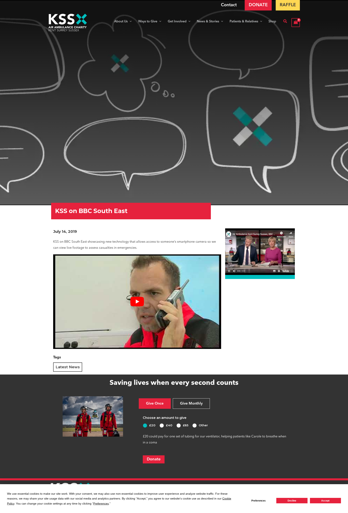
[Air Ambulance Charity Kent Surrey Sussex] (67, 22)
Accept (325, 500)
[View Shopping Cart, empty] (295, 22)
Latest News (68, 367)
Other (203, 425)
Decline (292, 500)
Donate (154, 459)
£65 (185, 425)
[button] (130, 22)
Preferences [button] (101, 503)
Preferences (258, 500)
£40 (169, 425)
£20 (152, 425)
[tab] (155, 403)
